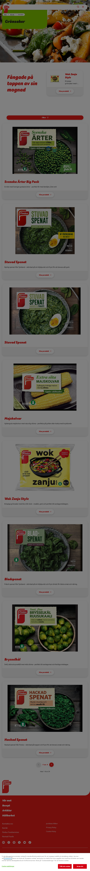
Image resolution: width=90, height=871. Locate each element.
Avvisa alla (80, 866)
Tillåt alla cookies (64, 866)
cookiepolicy (8, 858)
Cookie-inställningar (8, 866)
